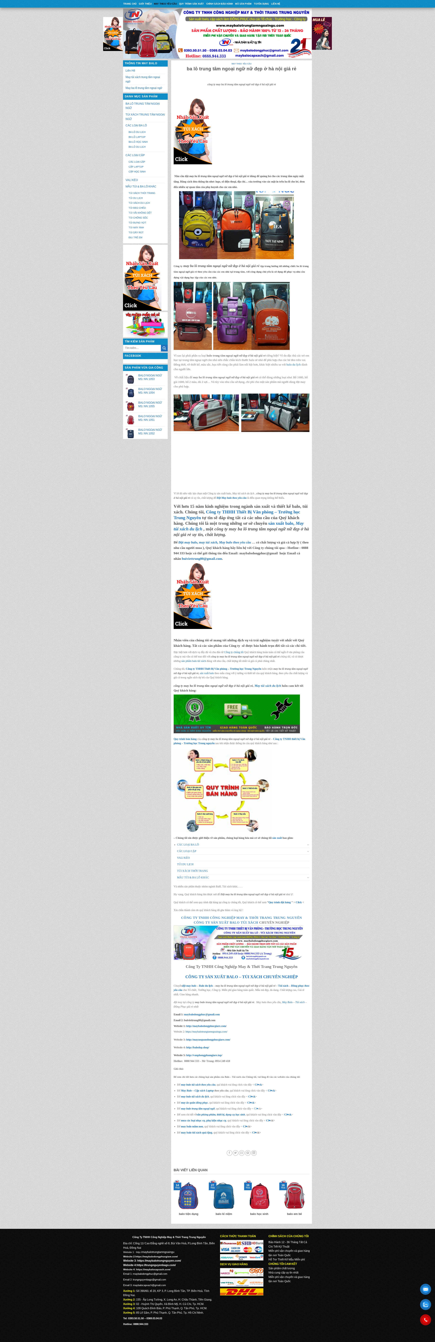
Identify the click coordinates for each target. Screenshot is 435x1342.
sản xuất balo (207, 673)
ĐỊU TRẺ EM (135, 237)
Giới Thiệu (145, 4)
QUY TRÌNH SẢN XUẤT (191, 4)
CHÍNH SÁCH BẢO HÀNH (219, 4)
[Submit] (164, 348)
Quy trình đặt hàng (279, 902)
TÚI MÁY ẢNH (136, 227)
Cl (249, 1096)
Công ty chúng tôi (233, 652)
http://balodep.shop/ (197, 1047)
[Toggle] (308, 845)
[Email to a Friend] (242, 1153)
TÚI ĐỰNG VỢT (137, 222)
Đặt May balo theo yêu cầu (232, 497)
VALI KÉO (132, 180)
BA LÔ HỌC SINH (138, 142)
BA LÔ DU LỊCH (137, 132)
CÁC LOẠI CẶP (135, 155)
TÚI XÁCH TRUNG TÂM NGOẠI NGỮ (145, 116)
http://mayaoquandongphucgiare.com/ (208, 1039)
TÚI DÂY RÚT (136, 232)
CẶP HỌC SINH (137, 171)
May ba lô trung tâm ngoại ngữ (144, 87)
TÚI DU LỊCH (136, 198)
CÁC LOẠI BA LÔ (136, 125)
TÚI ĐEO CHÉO (137, 207)
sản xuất (277, 837)
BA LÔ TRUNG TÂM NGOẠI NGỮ (143, 106)
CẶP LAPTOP (136, 166)
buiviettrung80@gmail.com (202, 558)
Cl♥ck (258, 1084)
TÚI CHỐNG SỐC (138, 217)
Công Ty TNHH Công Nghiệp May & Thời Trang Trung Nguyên (241, 918)
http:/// (204, 1055)
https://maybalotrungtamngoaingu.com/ (206, 1031)
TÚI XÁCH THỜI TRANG (142, 193)
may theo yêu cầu (165, 4)
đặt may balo (189, 985)
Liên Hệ (275, 4)
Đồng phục (297, 985)
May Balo (287, 1002)
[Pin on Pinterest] (248, 1153)
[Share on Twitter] (235, 1153)
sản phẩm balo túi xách (193, 661)
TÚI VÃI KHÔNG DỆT (140, 212)
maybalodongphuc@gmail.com (202, 1014)
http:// (206, 1026)
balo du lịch (293, 364)
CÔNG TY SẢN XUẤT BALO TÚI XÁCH (226, 922)
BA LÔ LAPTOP (137, 137)
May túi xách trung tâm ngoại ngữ (143, 79)
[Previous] (173, 1200)
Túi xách (283, 985)
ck (254, 1096)
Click (299, 902)
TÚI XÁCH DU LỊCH (139, 203)
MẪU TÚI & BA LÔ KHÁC (141, 186)
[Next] (310, 1200)
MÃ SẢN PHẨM (243, 4)
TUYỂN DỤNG (261, 4)
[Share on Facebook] (229, 1153)
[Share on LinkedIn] (254, 1153)
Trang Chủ (129, 4)
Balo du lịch (206, 985)
